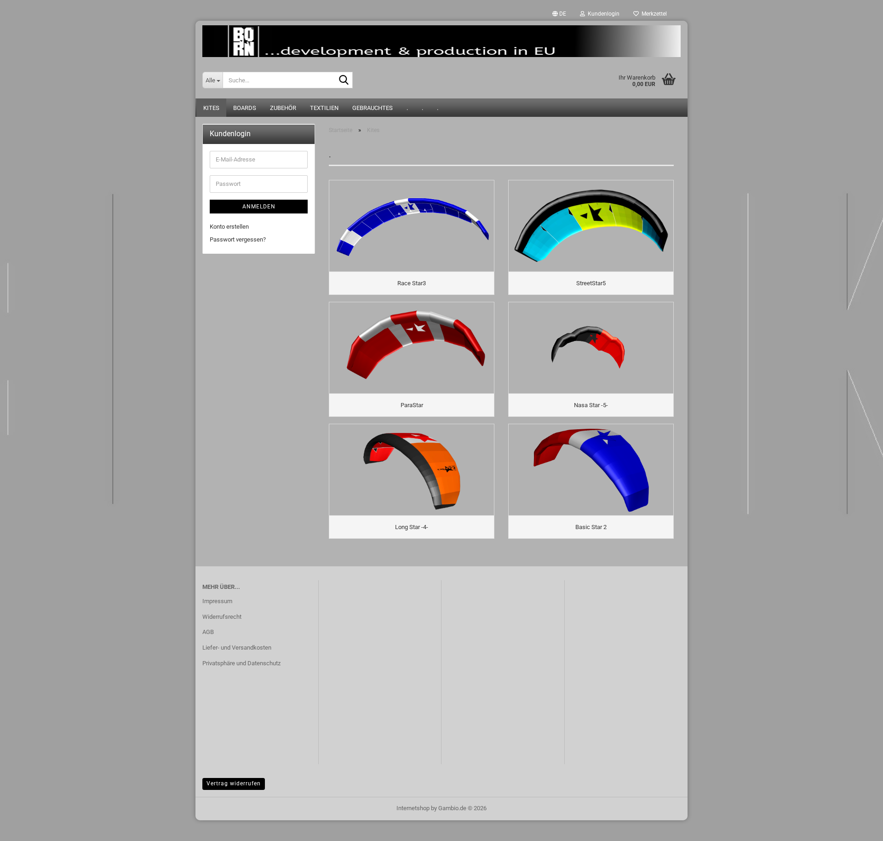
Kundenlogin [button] (602, 14)
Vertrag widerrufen (233, 783)
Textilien (324, 107)
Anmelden (258, 206)
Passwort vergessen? (238, 239)
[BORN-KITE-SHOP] (441, 41)
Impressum (217, 601)
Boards (244, 107)
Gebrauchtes (372, 107)
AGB (208, 631)
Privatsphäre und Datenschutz (241, 663)
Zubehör (283, 107)
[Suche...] (344, 80)
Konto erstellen (229, 226)
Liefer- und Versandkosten (236, 647)
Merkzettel (653, 14)
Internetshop (413, 808)
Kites (211, 107)
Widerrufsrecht (221, 616)
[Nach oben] (858, 827)
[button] (559, 14)
